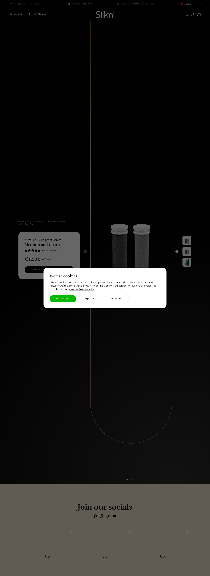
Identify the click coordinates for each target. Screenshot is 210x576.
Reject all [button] (90, 298)
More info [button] (117, 298)
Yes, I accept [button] (63, 298)
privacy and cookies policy (81, 289)
